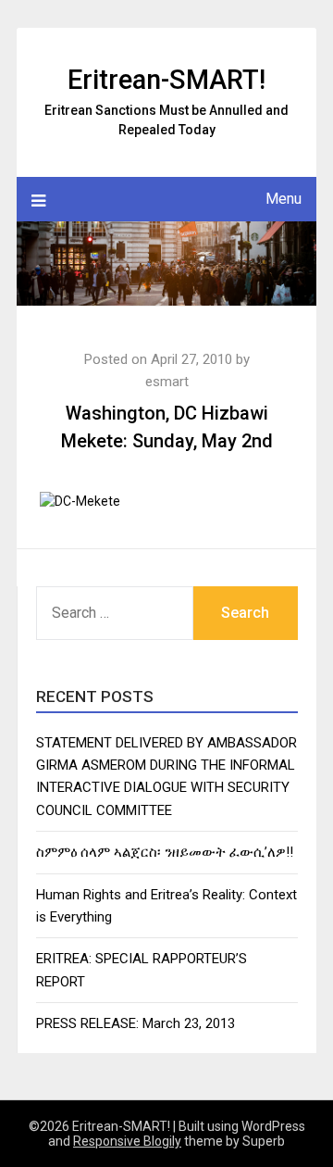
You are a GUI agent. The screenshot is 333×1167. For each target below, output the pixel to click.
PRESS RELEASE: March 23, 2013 (135, 1023)
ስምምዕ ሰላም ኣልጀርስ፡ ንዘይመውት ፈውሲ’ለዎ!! (164, 852)
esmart (167, 381)
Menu (283, 198)
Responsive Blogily (127, 1141)
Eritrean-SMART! (166, 79)
